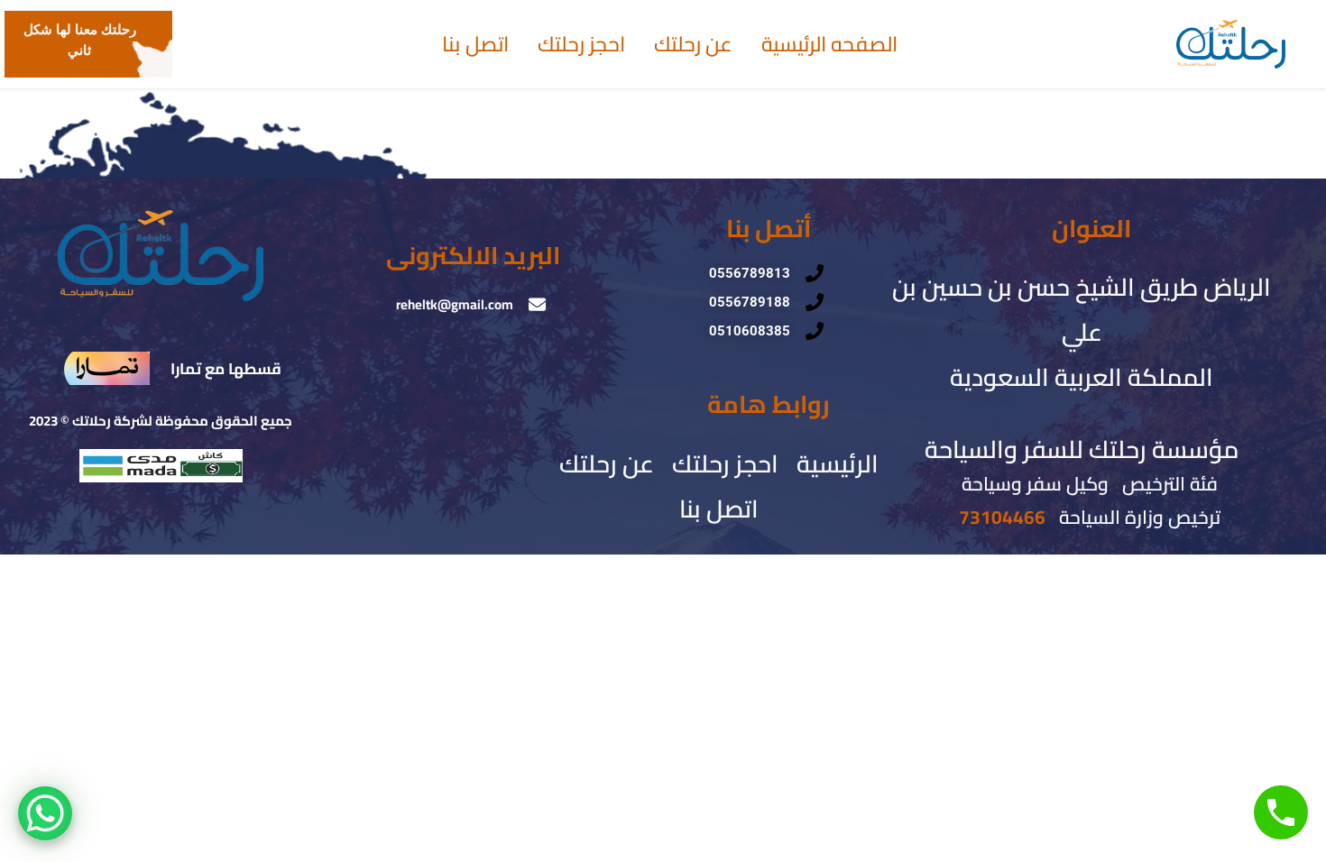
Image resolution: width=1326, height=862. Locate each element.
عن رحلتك (693, 44)
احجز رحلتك (581, 44)
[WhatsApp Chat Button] (45, 813)
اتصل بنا (475, 44)
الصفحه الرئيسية (829, 44)
